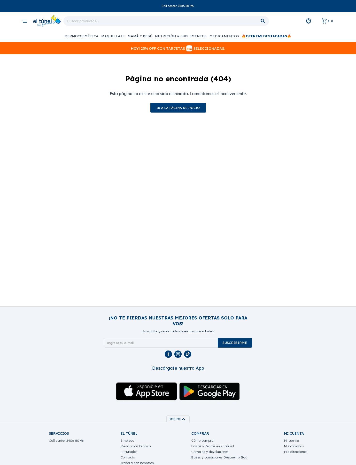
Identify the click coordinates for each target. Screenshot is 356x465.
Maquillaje (113, 36)
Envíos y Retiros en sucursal (212, 446)
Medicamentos (224, 36)
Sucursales (129, 452)
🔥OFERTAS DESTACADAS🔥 (266, 36)
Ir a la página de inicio (178, 108)
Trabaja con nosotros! (138, 463)
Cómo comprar (203, 440)
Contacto (128, 457)
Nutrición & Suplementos (181, 36)
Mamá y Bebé (140, 36)
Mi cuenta (291, 440)
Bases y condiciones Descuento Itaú (219, 457)
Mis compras (294, 446)
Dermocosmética (81, 36)
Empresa (127, 440)
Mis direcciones (295, 452)
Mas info (178, 419)
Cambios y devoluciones (210, 452)
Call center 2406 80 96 (66, 440)
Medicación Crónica (136, 446)
